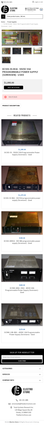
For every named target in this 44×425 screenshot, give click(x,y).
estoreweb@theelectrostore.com (24, 404)
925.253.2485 (8, 2)
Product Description (11, 106)
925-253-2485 (23, 400)
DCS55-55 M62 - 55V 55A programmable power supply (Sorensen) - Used (22, 199)
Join (41, 2)
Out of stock (13, 87)
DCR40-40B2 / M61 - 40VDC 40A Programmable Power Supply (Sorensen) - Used (22, 290)
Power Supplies (12, 22)
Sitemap (36, 422)
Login (36, 2)
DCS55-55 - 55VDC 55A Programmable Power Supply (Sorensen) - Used (22, 153)
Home (3, 22)
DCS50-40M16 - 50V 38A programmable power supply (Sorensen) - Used (22, 242)
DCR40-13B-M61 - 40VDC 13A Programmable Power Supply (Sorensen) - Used (22, 333)
